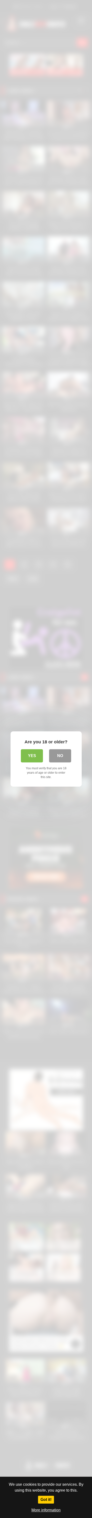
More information (46, 1510)
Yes (32, 756)
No (60, 756)
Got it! (46, 1499)
